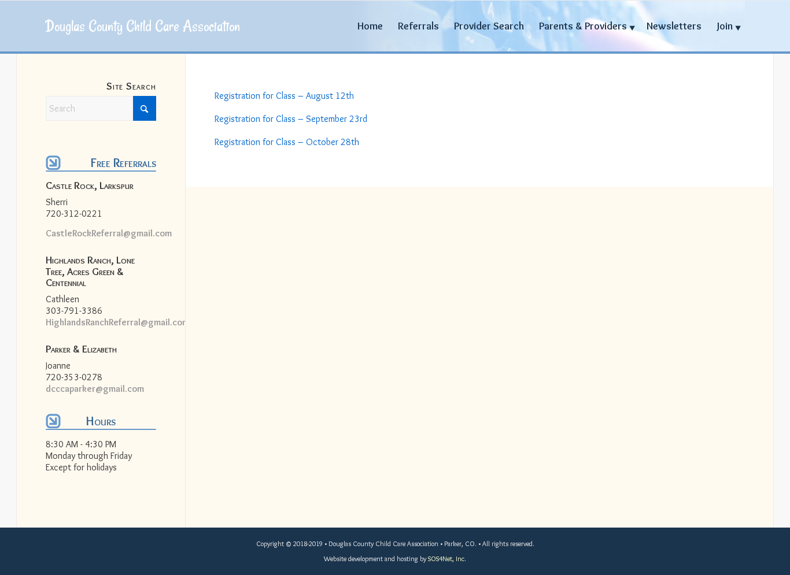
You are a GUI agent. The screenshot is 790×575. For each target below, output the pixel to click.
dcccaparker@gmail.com (95, 388)
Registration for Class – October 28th (287, 141)
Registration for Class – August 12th (284, 95)
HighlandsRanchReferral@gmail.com (117, 322)
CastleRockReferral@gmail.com (109, 233)
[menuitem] (370, 26)
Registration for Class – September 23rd (291, 118)
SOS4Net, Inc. (447, 558)
